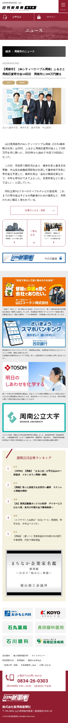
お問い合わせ (45, 665)
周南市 (22, 82)
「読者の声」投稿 (10, 665)
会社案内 (6, 655)
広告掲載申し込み (28, 665)
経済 (8, 82)
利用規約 (21, 660)
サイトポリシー (38, 655)
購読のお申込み (34, 660)
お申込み (16, 17)
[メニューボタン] (63, 6)
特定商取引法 (8, 660)
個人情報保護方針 (20, 655)
